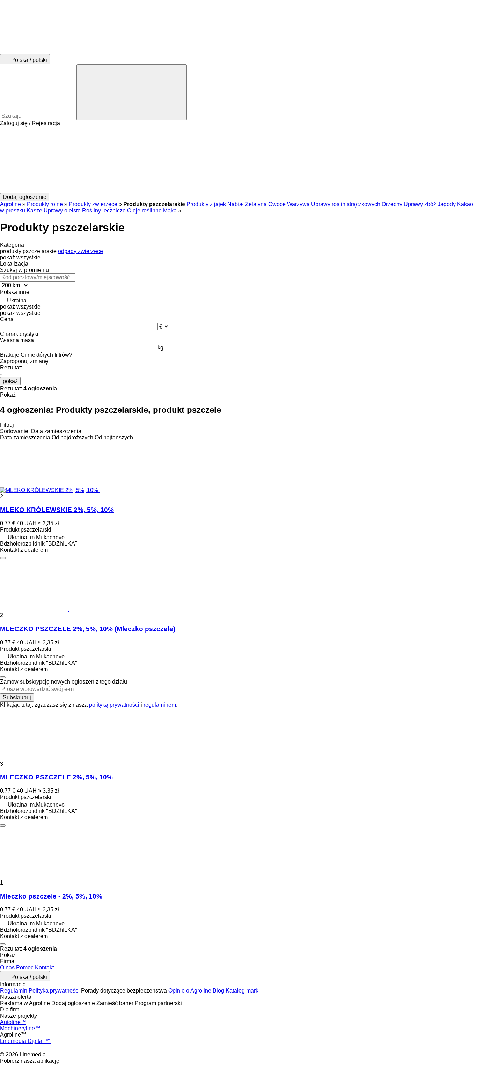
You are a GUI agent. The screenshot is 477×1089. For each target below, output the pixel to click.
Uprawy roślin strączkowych (345, 204)
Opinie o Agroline (189, 991)
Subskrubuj (17, 697)
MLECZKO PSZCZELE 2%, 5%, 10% (56, 777)
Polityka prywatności (54, 991)
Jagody (447, 204)
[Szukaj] (131, 92)
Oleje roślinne (144, 211)
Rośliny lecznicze (104, 211)
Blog (218, 991)
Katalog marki (243, 991)
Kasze (34, 211)
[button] (238, 160)
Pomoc (25, 968)
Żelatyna (256, 204)
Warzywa (298, 204)
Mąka (170, 211)
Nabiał (235, 204)
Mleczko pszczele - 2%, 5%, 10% (51, 896)
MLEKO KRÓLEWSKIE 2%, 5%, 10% (57, 509)
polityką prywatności (114, 705)
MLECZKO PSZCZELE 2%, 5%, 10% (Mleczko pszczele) (87, 629)
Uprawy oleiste (62, 211)
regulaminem (160, 705)
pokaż (10, 381)
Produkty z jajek (206, 204)
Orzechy (392, 204)
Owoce (277, 204)
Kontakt (44, 968)
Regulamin (13, 991)
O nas (7, 968)
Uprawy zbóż (420, 204)
